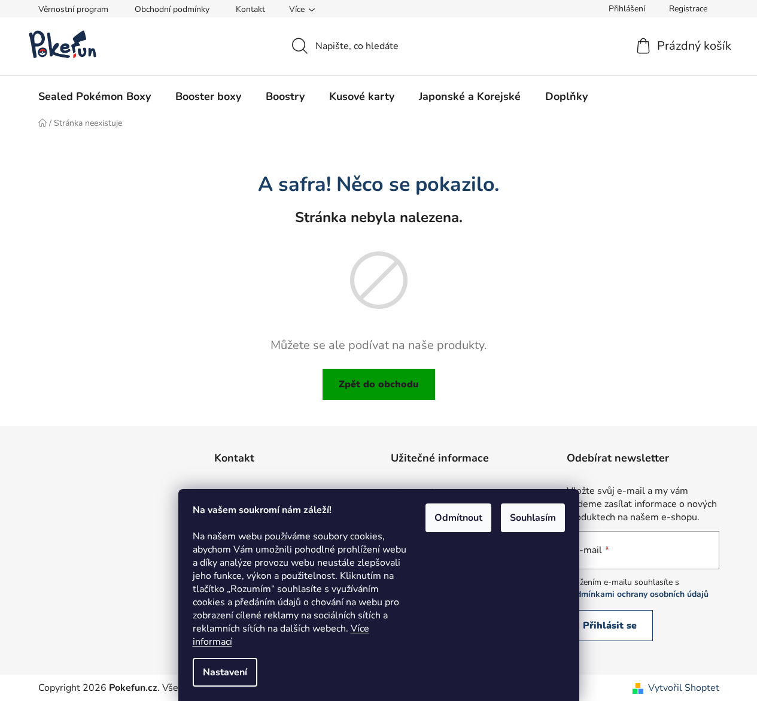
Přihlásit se (610, 625)
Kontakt (250, 9)
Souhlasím (533, 517)
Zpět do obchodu (379, 384)
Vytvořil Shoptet (683, 687)
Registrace (688, 8)
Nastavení (225, 672)
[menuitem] (94, 96)
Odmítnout (458, 517)
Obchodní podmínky (172, 9)
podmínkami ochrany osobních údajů (638, 594)
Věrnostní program (73, 9)
